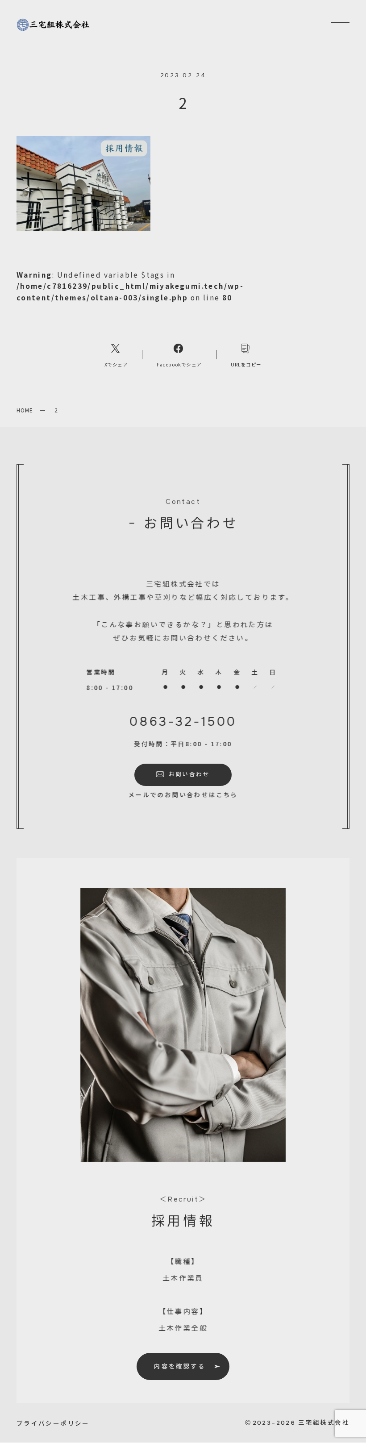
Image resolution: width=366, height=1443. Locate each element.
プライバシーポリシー (53, 1422)
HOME (25, 410)
